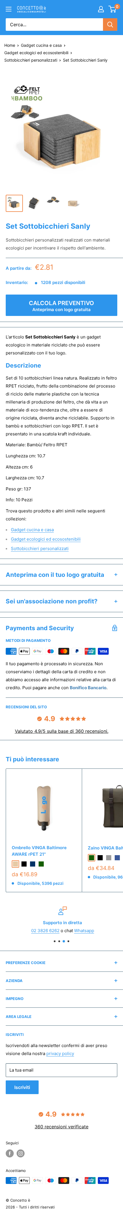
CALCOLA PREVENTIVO (61, 306)
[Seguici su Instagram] (21, 1153)
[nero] (24, 864)
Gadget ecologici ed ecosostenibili (36, 52)
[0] (112, 9)
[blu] (117, 857)
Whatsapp (83, 930)
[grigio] (108, 857)
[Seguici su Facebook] (10, 1153)
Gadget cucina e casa (41, 45)
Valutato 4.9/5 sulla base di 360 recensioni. (61, 731)
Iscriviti (22, 1087)
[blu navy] (32, 864)
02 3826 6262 (44, 930)
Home (9, 45)
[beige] (15, 864)
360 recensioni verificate (61, 1126)
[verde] (41, 864)
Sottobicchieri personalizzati (30, 60)
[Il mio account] (101, 9)
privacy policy (60, 1053)
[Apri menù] (8, 9)
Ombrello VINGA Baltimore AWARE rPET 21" (39, 851)
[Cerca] (110, 24)
